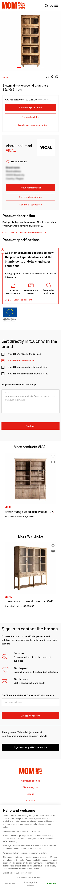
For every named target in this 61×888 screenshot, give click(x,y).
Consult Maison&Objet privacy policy (17, 873)
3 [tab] (27, 67)
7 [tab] (42, 67)
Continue (30, 426)
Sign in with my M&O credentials (30, 747)
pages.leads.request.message (19, 384)
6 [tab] (39, 67)
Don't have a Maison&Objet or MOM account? (28, 695)
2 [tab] (23, 67)
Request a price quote (30, 107)
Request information (30, 187)
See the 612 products (30, 204)
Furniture (8, 232)
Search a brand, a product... (46, 5)
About (30, 794)
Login (8, 299)
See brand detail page (30, 197)
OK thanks (51, 883)
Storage (21, 232)
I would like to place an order (32, 125)
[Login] (51, 6)
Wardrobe (34, 232)
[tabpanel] (30, 41)
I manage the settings (30, 883)
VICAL (44, 232)
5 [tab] (35, 67)
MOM (13, 5)
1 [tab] (19, 67)
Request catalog (30, 117)
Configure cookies (30, 780)
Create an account (23, 299)
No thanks (10, 883)
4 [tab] (31, 67)
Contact (30, 800)
